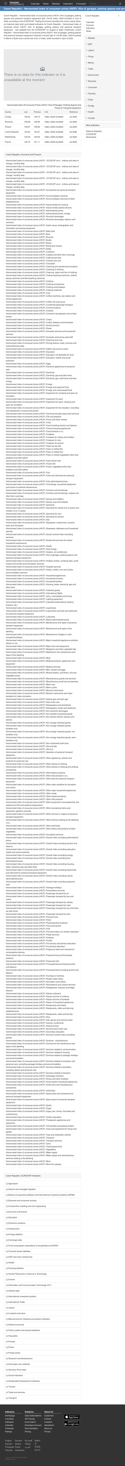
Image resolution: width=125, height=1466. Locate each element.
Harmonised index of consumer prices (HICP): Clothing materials (34, 290)
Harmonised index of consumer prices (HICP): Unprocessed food (34, 1146)
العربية (27, 1447)
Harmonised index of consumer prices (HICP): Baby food (30, 231)
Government (93, 74)
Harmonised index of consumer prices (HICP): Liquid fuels (31, 607)
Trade (90, 68)
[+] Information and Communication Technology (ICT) (28, 1285)
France (8, 141)
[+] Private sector (13, 1352)
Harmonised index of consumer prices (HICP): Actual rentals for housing (37, 204)
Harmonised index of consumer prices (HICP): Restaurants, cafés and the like (39, 1014)
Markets (91, 38)
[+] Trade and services (15, 1392)
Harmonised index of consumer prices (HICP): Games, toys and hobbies (37, 501)
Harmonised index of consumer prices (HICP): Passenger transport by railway (39, 902)
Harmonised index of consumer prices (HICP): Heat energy (31, 549)
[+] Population (12, 1335)
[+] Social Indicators (14, 1375)
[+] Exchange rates (14, 1240)
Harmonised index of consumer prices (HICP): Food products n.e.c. (35, 431)
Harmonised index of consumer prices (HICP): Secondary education (35, 1031)
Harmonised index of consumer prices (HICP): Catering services (33, 257)
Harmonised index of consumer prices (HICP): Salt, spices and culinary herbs (39, 1019)
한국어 (37, 1449)
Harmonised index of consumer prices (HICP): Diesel (29, 328)
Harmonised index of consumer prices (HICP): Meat (28, 657)
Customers (49, 1415)
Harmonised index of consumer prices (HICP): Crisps (29, 319)
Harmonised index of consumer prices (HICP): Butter (28, 248)
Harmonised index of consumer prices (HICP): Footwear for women (35, 443)
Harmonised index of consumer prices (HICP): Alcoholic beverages (35, 216)
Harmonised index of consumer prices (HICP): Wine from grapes (33, 1164)
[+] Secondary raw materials (18, 1364)
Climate (91, 118)
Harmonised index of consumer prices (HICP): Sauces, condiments (35, 1022)
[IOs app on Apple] (72, 1417)
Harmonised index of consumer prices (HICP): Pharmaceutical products (37, 922)
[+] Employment (12, 1228)
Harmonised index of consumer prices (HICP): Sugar (28, 1108)
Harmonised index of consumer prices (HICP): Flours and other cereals (36, 419)
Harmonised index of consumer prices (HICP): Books (29, 240)
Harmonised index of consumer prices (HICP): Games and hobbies (34, 499)
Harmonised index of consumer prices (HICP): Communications (33, 307)
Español (8, 1443)
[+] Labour (10, 1307)
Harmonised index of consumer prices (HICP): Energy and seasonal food (37, 387)
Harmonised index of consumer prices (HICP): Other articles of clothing (36, 763)
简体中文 (37, 1442)
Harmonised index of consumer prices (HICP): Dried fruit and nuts (34, 340)
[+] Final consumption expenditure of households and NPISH (32, 1245)
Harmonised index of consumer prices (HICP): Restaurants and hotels (36, 1005)
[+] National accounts (15, 1324)
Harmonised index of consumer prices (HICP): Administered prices (34, 210)
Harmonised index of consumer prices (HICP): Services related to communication (41, 1049)
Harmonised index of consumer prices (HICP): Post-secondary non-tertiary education (42, 931)
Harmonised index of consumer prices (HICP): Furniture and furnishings (37, 490)
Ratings (8, 1431)
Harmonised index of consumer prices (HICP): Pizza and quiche (33, 925)
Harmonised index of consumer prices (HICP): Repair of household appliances (40, 1002)
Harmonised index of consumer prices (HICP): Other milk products (34, 799)
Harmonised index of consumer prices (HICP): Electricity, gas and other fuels (39, 375)
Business (91, 81)
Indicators (90, 28)
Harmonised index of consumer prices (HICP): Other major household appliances (41, 790)
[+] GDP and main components (19, 1256)
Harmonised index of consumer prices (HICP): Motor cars (30, 684)
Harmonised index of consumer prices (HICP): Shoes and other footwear (37, 1078)
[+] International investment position (21, 1296)
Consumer (92, 87)
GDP (89, 44)
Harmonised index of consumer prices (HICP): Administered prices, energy (38, 213)
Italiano (18, 1443)
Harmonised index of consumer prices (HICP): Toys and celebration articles (38, 1134)
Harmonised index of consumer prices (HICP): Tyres (28, 1143)
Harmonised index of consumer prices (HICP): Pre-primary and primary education (41, 943)
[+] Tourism (10, 1386)
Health (90, 111)
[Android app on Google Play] (72, 1423)
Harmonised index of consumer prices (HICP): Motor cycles (31, 687)
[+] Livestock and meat (15, 1313)
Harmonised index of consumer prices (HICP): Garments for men (33, 513)
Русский (28, 1440)
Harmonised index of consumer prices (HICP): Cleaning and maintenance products (41, 266)
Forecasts (9, 1428)
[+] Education (11, 1217)
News (88, 31)
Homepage (10, 1415)
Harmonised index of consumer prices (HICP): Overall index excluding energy (39, 855)
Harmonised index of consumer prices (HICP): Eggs (28, 363)
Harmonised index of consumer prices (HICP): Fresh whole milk (33, 460)
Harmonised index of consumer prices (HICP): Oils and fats (31, 746)
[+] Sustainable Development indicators (23, 1381)
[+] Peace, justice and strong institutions (23, 1330)
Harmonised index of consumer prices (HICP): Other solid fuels (33, 825)
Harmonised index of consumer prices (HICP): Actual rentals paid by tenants (39, 207)
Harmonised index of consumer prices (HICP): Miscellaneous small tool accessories (42, 681)
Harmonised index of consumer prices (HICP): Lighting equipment (34, 599)
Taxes (90, 99)
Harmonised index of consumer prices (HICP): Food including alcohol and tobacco (41, 425)
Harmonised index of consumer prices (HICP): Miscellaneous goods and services (41, 678)
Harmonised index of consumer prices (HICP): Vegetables (31, 1149)
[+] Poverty (10, 1341)
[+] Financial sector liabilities (18, 1251)
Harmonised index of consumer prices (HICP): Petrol (28, 919)
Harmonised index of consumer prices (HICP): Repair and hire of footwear (37, 999)
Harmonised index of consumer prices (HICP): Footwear (30, 434)
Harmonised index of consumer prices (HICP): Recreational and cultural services (40, 984)
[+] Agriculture (12, 1183)
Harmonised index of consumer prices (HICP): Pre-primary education (35, 946)
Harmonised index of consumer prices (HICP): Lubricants (30, 616)
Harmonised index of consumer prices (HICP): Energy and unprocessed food (39, 390)
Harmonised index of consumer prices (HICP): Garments (30, 504)
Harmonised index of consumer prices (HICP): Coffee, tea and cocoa (35, 301)
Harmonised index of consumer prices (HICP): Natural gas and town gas (37, 699)
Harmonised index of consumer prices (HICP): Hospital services (33, 566)
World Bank (91, 137)
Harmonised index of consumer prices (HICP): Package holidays (34, 887)
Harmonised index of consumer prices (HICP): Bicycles (29, 237)
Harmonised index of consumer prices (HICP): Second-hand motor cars (36, 1028)
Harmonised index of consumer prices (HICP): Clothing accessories (35, 284)
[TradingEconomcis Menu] (6, 3)
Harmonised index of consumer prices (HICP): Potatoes (30, 937)
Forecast (90, 25)
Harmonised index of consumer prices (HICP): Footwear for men (33, 440)
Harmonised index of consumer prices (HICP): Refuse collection (33, 993)
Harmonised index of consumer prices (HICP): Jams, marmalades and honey (39, 596)
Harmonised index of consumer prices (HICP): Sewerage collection (35, 1075)
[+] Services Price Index (16, 1369)
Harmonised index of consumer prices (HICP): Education (30, 351)
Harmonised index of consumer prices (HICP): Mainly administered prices (37, 619)
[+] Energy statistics (14, 1234)
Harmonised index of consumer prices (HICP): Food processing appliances (38, 428)
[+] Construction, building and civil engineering (26, 1206)
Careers (47, 1418)
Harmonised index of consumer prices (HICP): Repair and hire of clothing (37, 996)
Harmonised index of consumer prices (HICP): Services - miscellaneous (37, 1040)
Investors (48, 1422)
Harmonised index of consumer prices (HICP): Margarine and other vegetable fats (41, 649)
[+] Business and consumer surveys (21, 1200)
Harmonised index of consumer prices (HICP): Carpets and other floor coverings (40, 254)
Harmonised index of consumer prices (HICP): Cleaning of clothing (34, 269)
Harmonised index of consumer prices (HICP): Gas (28, 519)
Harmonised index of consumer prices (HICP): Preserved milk (32, 961)
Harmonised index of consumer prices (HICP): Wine (28, 1161)
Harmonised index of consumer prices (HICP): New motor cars (33, 702)
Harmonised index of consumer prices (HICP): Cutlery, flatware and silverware (39, 322)
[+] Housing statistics (15, 1268)
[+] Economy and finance (16, 1211)
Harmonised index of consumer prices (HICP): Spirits (29, 1105)
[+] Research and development (19, 1358)
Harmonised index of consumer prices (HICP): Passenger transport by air (37, 893)
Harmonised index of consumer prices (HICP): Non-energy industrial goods (38, 722)
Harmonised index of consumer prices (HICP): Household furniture (34, 578)
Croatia (8, 116)
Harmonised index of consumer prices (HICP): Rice (28, 1017)
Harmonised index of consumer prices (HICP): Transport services (34, 1140)
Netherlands (10, 136)
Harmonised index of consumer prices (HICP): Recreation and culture (36, 981)
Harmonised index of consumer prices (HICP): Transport (30, 1137)
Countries (9, 1418)
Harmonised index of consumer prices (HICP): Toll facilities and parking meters (40, 1125)
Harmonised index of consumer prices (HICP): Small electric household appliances (41, 1081)
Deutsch (18, 1440)
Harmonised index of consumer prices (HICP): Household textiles (34, 581)
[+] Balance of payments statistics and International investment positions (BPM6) (40, 1194)
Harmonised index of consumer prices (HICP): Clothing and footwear (35, 287)
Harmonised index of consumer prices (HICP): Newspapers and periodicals (38, 705)
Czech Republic (12, 131)
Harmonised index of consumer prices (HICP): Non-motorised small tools (37, 743)
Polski (17, 1447)
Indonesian (20, 1450)
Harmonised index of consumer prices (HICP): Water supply (31, 1152)
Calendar (90, 22)
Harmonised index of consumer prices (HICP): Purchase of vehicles (35, 975)
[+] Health (10, 1262)
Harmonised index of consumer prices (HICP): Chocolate (30, 263)
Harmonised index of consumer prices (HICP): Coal (28, 293)
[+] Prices (10, 1347)
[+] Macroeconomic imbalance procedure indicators (28, 1318)
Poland (8, 126)
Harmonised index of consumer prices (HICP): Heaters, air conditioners (36, 552)
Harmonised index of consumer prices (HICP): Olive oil (29, 749)
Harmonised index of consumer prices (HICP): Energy (29, 384)
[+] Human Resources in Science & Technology (26, 1273)
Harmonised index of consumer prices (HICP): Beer (28, 234)
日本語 (37, 1446)
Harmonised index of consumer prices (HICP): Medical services (33, 666)
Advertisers (49, 1425)
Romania (9, 121)
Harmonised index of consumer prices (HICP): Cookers (29, 310)
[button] (120, 3)
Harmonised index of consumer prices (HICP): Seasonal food (32, 1025)
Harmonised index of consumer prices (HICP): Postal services (32, 934)
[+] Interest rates (13, 1290)
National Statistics (94, 131)
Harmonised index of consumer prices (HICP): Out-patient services (34, 834)
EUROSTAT (40, 29)
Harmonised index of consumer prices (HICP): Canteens (30, 251)
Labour (90, 50)
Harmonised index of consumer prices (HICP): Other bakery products (35, 772)
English (8, 1440)
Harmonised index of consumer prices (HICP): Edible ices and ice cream (37, 348)
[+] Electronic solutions (15, 1223)
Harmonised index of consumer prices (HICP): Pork (28, 928)
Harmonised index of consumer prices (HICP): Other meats (31, 793)
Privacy (47, 1431)
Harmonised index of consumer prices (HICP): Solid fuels (30, 1090)
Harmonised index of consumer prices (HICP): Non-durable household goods (39, 713)
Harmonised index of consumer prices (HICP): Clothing (29, 281)
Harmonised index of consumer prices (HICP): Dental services (32, 325)
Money (90, 62)
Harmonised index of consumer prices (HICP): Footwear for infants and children (40, 437)
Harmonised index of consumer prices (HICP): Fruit (28, 472)
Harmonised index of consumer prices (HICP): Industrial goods (33, 590)
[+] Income (10, 1279)
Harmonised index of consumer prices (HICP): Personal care (32, 916)
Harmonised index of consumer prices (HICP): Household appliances (36, 575)
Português (9, 1447)
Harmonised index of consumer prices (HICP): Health (29, 546)
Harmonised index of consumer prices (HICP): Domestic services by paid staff (39, 337)
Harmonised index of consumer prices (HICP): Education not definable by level (40, 354)
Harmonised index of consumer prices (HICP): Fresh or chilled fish (34, 449)
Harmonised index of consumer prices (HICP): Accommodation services (37, 195)
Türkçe (28, 1443)
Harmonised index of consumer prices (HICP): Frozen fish (31, 463)
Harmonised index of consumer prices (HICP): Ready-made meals (34, 978)
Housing (91, 93)
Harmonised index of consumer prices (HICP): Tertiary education (33, 1117)
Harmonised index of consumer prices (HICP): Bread (28, 242)
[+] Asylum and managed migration (21, 1189)
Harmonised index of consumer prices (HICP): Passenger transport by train (38, 914)
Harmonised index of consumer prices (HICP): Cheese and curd (33, 260)
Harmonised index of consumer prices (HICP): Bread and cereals (34, 245)
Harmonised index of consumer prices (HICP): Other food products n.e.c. (37, 775)
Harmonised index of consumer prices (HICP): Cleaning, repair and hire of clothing (41, 272)
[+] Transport (11, 1397)
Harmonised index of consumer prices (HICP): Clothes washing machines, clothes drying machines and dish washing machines (41, 277)
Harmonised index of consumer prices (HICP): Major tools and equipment (37, 646)
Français (9, 1450)
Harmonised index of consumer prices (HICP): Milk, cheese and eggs (35, 669)
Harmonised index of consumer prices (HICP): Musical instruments (34, 690)
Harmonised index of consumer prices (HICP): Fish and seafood (33, 416)
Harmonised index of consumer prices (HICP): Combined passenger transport (39, 304)
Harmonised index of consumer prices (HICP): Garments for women (35, 516)
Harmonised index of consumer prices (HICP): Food (28, 422)
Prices (90, 56)
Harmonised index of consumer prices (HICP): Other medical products (36, 796)
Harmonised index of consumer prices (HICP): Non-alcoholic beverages (37, 710)
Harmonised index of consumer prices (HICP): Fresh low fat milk (33, 446)
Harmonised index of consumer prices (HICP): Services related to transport (38, 1072)
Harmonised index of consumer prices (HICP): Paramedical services (35, 890)
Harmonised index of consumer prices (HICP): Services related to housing (38, 1052)
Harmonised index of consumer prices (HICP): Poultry (29, 940)
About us (48, 1428)
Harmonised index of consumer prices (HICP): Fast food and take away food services (42, 413)
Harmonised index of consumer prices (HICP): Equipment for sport (34, 398)
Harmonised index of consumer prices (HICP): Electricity (30, 372)
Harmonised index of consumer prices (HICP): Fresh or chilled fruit (34, 451)
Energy (90, 105)
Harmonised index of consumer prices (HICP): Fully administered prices (37, 481)
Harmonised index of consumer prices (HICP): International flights (34, 593)
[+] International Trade (15, 1302)
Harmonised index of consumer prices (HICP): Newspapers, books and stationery (41, 708)
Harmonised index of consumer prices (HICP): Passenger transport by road (38, 905)
